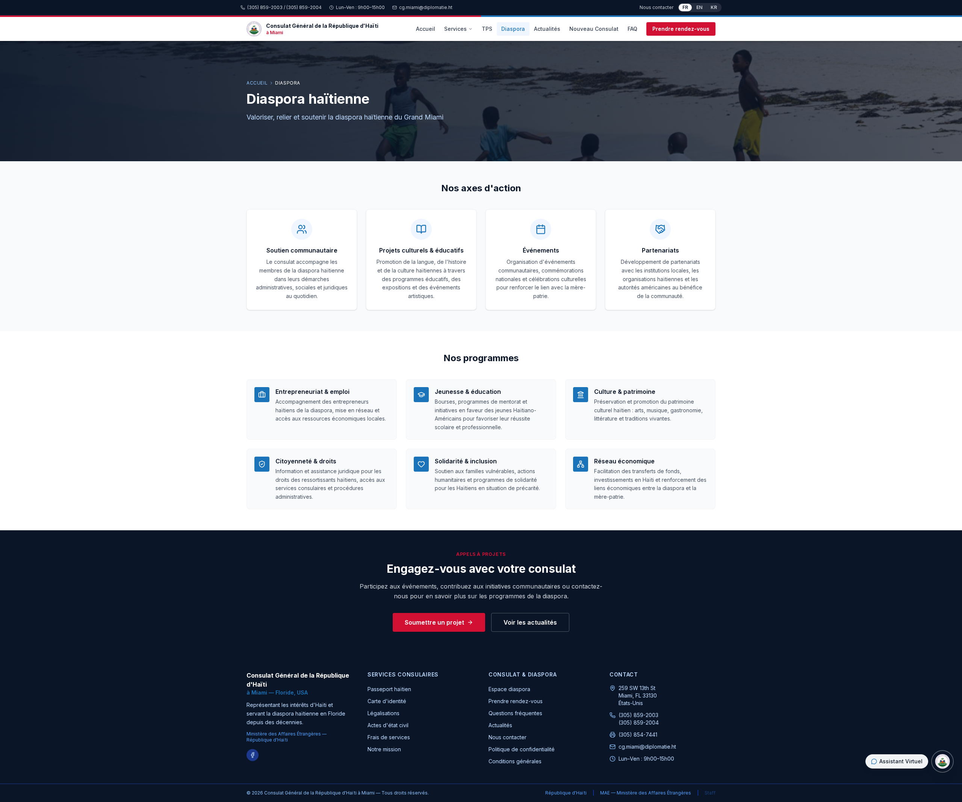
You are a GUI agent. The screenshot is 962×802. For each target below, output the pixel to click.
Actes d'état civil (388, 725)
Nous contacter (656, 7)
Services (455, 29)
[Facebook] (253, 755)
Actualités (547, 29)
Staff (710, 793)
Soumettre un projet (434, 622)
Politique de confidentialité (522, 749)
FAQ (632, 29)
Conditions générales (515, 761)
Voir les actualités (530, 622)
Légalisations (383, 713)
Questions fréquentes (515, 713)
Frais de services (389, 737)
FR (685, 7)
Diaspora (513, 29)
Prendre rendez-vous (680, 29)
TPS (487, 29)
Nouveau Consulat (594, 29)
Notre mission (384, 749)
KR (714, 7)
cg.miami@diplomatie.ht (425, 7)
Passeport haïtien (389, 689)
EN (699, 7)
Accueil (425, 29)
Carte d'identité (387, 701)
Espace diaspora (509, 689)
